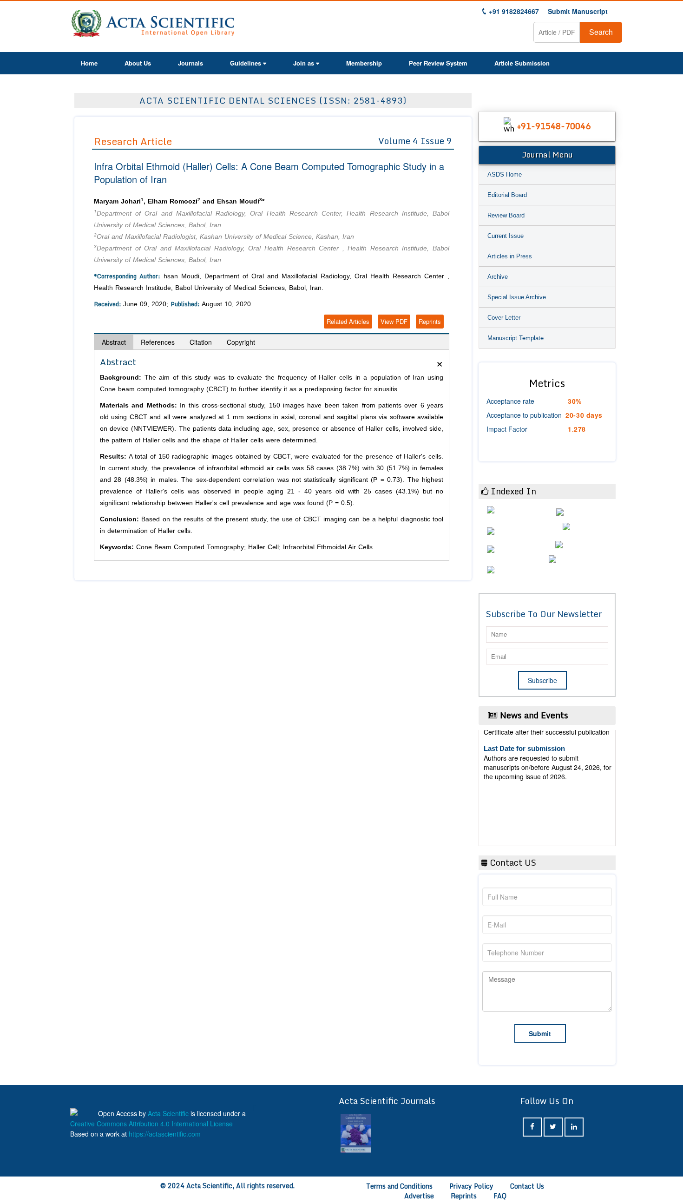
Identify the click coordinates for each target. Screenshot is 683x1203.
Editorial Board (507, 194)
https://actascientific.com (165, 1133)
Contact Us (527, 1186)
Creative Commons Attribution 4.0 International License (151, 1123)
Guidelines (245, 63)
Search (601, 31)
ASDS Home (504, 174)
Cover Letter (503, 317)
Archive (497, 276)
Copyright (241, 342)
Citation (201, 342)
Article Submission (522, 63)
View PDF (394, 321)
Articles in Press (509, 256)
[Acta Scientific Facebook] (532, 1127)
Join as (303, 63)
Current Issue (505, 235)
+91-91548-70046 (554, 126)
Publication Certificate (520, 786)
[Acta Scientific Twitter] (553, 1127)
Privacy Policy (471, 1186)
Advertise (419, 1195)
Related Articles (348, 321)
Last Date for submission (524, 822)
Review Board (506, 215)
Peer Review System (438, 63)
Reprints (430, 321)
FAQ (499, 1195)
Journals (190, 63)
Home (89, 63)
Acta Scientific (168, 1113)
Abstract (114, 342)
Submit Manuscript (578, 11)
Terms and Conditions (399, 1186)
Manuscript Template (515, 338)
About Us (138, 63)
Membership (364, 63)
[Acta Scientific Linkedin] (574, 1127)
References (158, 342)
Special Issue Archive (516, 297)
